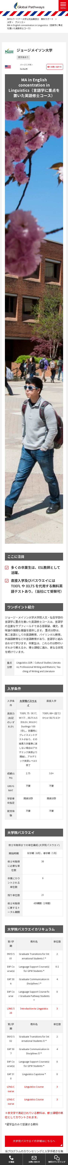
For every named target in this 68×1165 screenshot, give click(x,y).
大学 (9, 22)
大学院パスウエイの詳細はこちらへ (34, 1141)
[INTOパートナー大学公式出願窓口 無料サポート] (29, 5)
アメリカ (19, 22)
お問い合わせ (56, 67)
